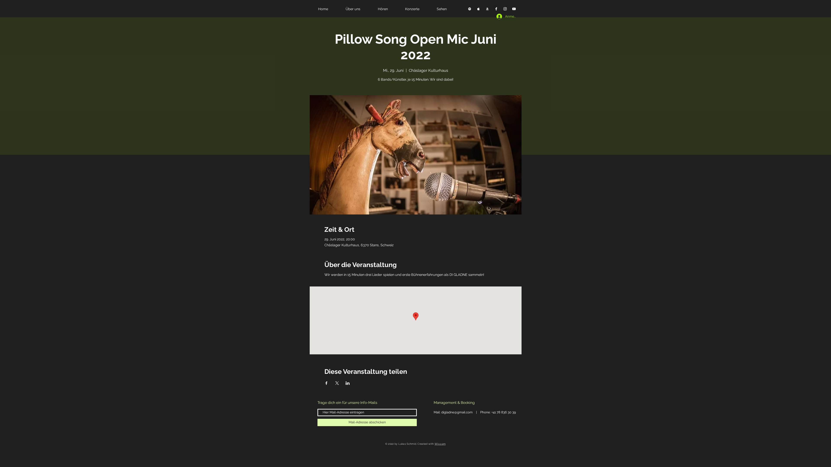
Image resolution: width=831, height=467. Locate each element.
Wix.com (440, 443)
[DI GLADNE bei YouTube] (514, 9)
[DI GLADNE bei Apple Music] (478, 9)
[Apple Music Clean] (487, 9)
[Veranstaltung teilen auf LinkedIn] (348, 383)
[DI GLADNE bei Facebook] (496, 9)
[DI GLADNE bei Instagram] (505, 9)
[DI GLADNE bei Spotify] (469, 9)
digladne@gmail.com (457, 412)
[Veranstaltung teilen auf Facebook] (326, 383)
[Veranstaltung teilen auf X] (337, 383)
